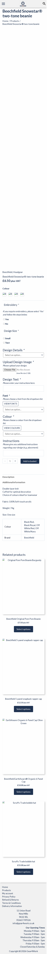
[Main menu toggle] (3, 3)
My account (7, 893)
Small (8, 338)
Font (6, 395)
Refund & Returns (10, 899)
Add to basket (30, 461)
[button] (44, 4)
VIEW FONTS (10, 403)
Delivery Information (12, 906)
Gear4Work (32, 951)
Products (6, 890)
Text (7, 342)
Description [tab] (8, 477)
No (6, 323)
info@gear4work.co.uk (23, 923)
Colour (6, 288)
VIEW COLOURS (12, 428)
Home (5, 887)
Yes (7, 319)
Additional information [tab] (14, 482)
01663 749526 (23, 920)
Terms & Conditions (11, 903)
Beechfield (7, 272)
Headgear (18, 272)
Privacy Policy (8, 896)
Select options (23, 629)
